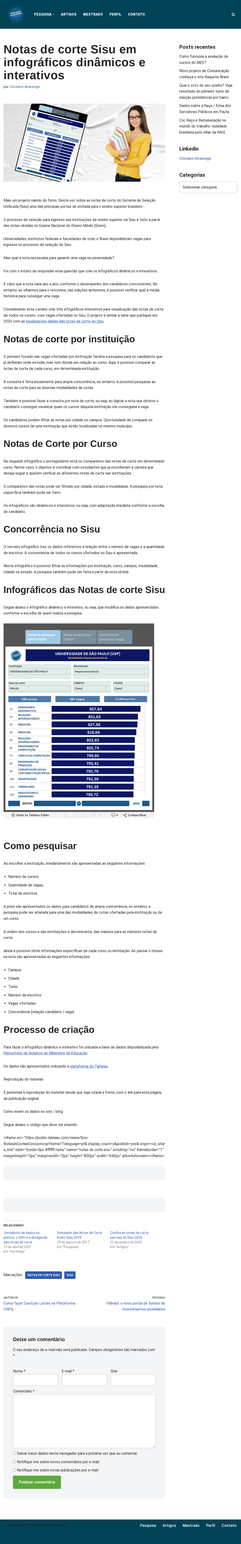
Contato (136, 14)
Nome (19, 1371)
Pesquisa (148, 1525)
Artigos (68, 14)
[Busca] (233, 14)
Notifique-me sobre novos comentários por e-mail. (58, 1462)
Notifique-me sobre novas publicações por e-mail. (58, 1470)
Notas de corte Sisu (44, 1275)
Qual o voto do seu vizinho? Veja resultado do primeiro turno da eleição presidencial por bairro (205, 91)
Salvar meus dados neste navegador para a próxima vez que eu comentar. (77, 1453)
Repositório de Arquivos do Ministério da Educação (45, 1053)
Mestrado (93, 14)
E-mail (68, 1371)
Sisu (70, 1275)
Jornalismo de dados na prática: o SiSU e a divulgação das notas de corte (26, 1237)
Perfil (115, 14)
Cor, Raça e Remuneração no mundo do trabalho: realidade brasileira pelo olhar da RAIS (203, 126)
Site (114, 1371)
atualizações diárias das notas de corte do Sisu (65, 321)
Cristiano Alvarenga (25, 87)
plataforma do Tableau (89, 1066)
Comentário (24, 1391)
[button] (53, 14)
